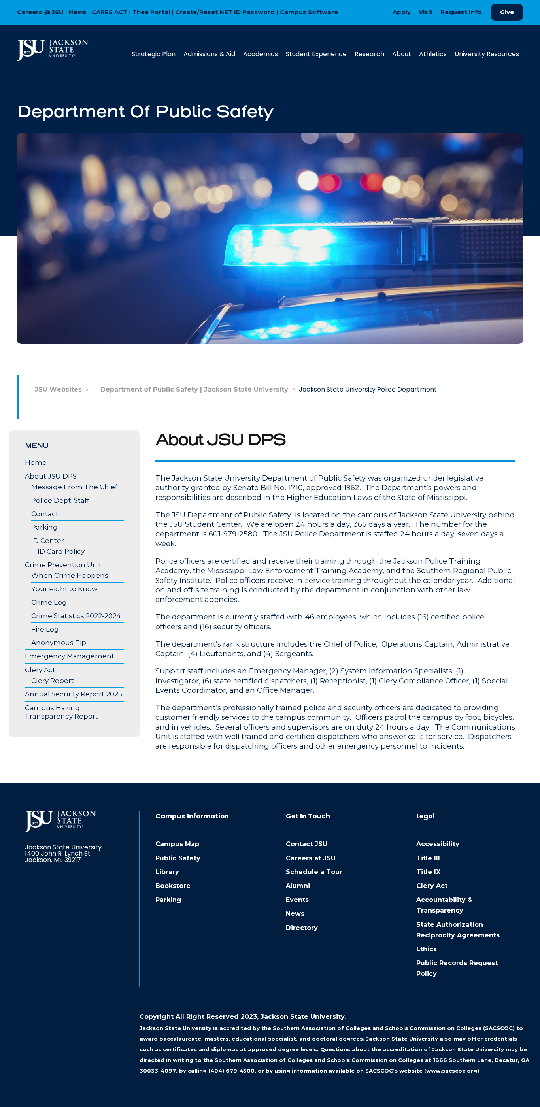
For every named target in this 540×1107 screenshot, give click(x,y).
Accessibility (437, 844)
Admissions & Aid (209, 53)
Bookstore (173, 886)
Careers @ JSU (40, 12)
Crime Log (49, 602)
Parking (44, 527)
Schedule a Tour (314, 872)
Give (507, 12)
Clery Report (52, 681)
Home (36, 462)
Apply (402, 12)
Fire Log (45, 629)
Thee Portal (151, 12)
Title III (428, 858)
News (78, 12)
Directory (302, 928)
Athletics (433, 53)
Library (167, 872)
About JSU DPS (51, 476)
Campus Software (309, 12)
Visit (425, 12)
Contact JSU (306, 844)
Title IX (428, 872)
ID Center (47, 541)
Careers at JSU (311, 858)
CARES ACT (109, 12)
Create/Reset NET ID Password (225, 12)
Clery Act (40, 670)
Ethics (426, 949)
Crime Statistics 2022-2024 (76, 616)
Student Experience (316, 53)
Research (369, 53)
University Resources (487, 53)
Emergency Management (69, 656)
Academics (260, 53)
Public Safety (177, 858)
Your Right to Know (64, 589)
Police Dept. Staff (60, 500)
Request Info (461, 12)
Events (297, 899)
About (401, 53)
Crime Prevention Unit (63, 565)
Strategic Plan (154, 53)
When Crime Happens (69, 575)
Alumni (298, 886)
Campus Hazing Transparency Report (61, 712)
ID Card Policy (61, 551)
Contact (45, 514)
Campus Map (177, 844)
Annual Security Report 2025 (73, 694)
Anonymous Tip (58, 643)
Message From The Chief (74, 487)
